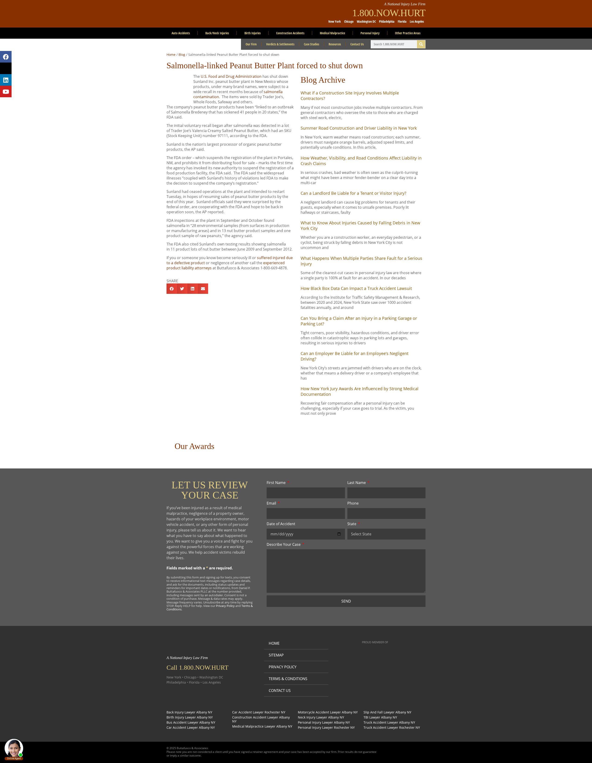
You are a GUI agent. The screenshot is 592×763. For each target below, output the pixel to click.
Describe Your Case (284, 544)
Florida (402, 21)
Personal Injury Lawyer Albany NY (324, 723)
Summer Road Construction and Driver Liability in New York (359, 128)
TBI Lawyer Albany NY (380, 717)
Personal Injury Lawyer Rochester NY (326, 728)
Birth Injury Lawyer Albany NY (189, 717)
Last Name (357, 482)
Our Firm (251, 44)
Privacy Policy (225, 606)
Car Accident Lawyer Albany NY (190, 728)
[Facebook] (6, 57)
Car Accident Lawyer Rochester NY (258, 712)
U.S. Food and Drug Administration (231, 76)
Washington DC (366, 21)
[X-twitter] (6, 68)
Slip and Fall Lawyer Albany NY (387, 712)
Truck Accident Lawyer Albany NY (389, 723)
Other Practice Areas (407, 33)
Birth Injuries (252, 33)
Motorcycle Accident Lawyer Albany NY (328, 712)
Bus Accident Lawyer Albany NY (190, 723)
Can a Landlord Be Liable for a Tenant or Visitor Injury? (353, 193)
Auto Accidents (181, 33)
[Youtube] (6, 91)
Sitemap (276, 655)
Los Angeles (417, 21)
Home (171, 54)
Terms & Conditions (288, 678)
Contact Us (357, 44)
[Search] (421, 44)
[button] (171, 288)
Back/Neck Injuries (217, 33)
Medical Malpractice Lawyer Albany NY (262, 726)
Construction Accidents (290, 33)
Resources (335, 44)
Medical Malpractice (332, 33)
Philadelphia (387, 21)
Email (272, 503)
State (352, 523)
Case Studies (311, 44)
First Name (277, 482)
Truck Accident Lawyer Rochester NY (392, 728)
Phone (353, 503)
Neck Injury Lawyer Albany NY (321, 717)
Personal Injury (370, 33)
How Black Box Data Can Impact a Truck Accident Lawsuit (356, 288)
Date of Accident (281, 523)
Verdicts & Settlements (280, 44)
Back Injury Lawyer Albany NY (189, 712)
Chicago (349, 21)
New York (334, 21)
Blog (182, 54)
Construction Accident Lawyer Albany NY (261, 719)
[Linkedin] (6, 80)
